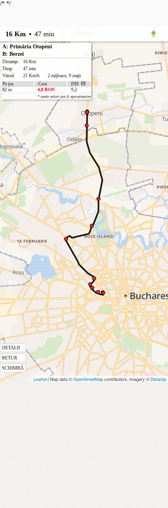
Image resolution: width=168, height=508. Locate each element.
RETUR (9, 358)
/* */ (45, 185)
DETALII (11, 347)
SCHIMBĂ (13, 368)
